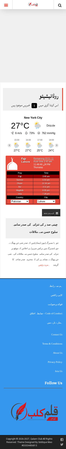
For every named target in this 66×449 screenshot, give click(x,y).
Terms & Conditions (52, 343)
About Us (57, 352)
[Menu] (6, 4)
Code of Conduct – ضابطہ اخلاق (46, 313)
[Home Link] (32, 4)
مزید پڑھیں (43, 265)
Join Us (58, 371)
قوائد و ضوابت (55, 304)
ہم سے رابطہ (55, 286)
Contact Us (56, 334)
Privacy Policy (55, 362)
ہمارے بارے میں (54, 322)
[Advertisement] (33, 48)
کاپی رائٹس (56, 295)
